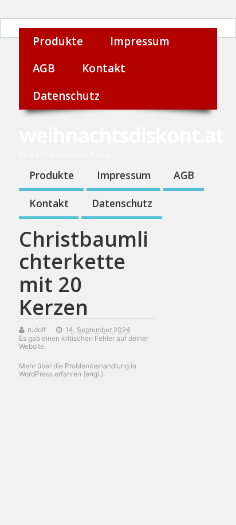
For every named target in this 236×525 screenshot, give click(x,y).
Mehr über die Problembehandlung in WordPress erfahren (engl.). (77, 369)
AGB (44, 68)
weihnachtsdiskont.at (121, 135)
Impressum (140, 41)
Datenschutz (66, 95)
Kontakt (103, 68)
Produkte (58, 41)
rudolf (36, 329)
